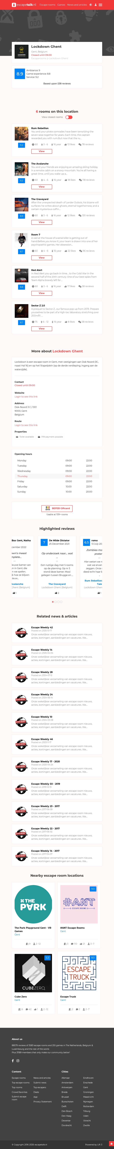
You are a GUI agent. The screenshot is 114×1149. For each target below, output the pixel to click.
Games (61, 4)
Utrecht (87, 1120)
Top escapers (40, 1087)
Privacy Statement (43, 1101)
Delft (64, 1106)
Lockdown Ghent (58, 58)
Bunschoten (67, 1101)
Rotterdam (88, 1106)
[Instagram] (18, 1061)
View (42, 151)
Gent (24, 411)
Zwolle (86, 1125)
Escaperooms (38, 58)
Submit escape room (19, 1098)
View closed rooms (52, 117)
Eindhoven (88, 1078)
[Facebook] (13, 1061)
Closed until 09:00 (41, 55)
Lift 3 (99, 1144)
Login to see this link (26, 396)
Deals (36, 1092)
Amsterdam (67, 1082)
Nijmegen (88, 1101)
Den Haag (66, 1116)
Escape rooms (47, 4)
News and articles (77, 4)
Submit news (40, 1082)
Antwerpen (67, 1087)
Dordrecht (67, 1125)
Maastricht (88, 1097)
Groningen (88, 1092)
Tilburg (86, 1111)
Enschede (88, 1082)
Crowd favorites (19, 1092)
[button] (53, 602)
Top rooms (17, 1087)
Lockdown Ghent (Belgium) (57, 587)
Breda (64, 1092)
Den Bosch (67, 1111)
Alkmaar (66, 1078)
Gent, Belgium (39, 51)
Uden (85, 1116)
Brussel (65, 1097)
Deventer (66, 1120)
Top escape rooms (20, 1082)
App (35, 1097)
